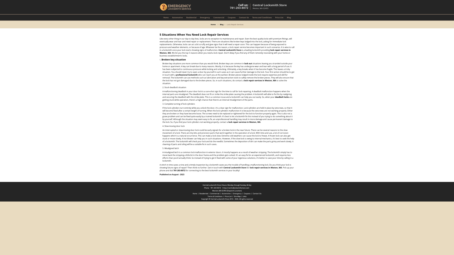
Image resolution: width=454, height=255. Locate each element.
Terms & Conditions (215, 196)
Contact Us (244, 17)
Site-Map (237, 196)
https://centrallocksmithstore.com (236, 188)
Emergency (205, 17)
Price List (279, 17)
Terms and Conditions (262, 17)
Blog (289, 17)
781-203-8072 (239, 8)
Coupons (232, 17)
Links (245, 196)
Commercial (218, 17)
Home (166, 17)
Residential (191, 17)
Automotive (177, 17)
